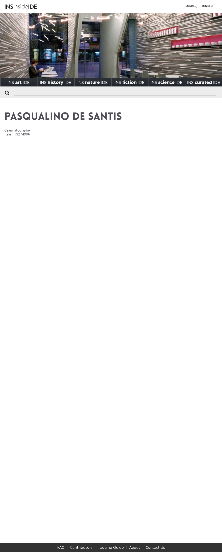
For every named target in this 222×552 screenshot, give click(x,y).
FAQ (61, 547)
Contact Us (155, 547)
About (134, 547)
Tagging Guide (111, 547)
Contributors (81, 547)
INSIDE (19, 82)
